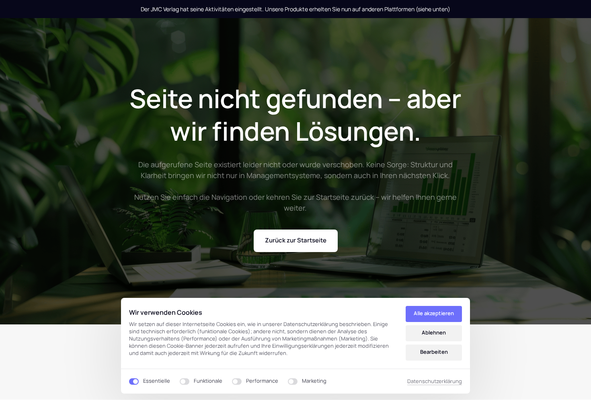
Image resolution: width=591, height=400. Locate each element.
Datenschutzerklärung (434, 381)
